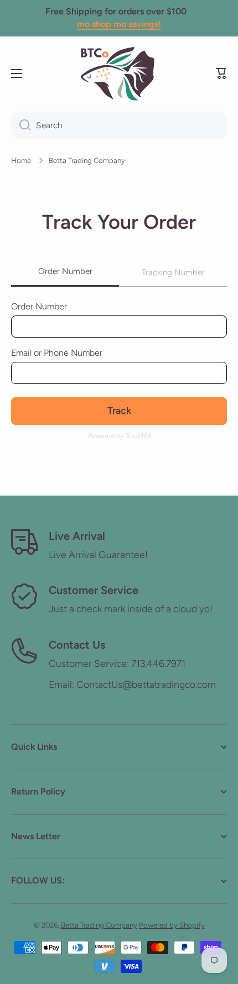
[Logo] (119, 73)
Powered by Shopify (172, 924)
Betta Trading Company (99, 924)
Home (21, 160)
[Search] (20, 125)
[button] (221, 73)
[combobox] (119, 125)
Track (119, 410)
